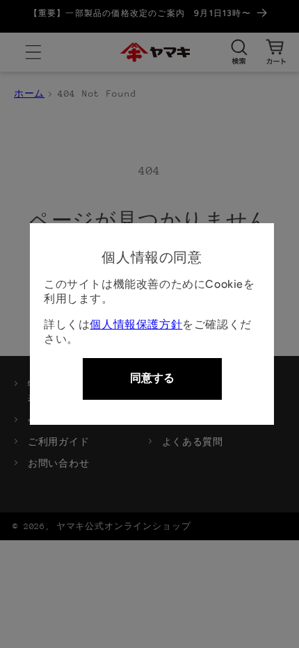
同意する (152, 378)
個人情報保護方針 (136, 324)
